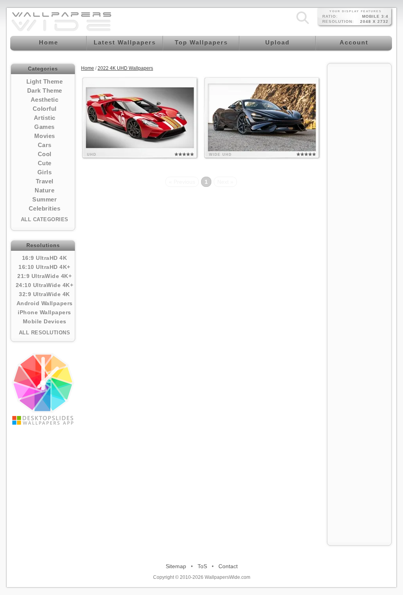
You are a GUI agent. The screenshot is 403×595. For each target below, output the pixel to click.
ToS (202, 566)
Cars (45, 145)
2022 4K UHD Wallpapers (125, 68)
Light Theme (44, 81)
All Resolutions (44, 333)
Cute (45, 163)
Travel (45, 181)
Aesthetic (45, 99)
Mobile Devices (45, 321)
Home (87, 68)
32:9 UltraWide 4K (44, 294)
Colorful (45, 108)
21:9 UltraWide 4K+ (44, 276)
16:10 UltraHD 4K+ (44, 267)
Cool (45, 154)
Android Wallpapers (45, 303)
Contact (228, 566)
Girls (44, 172)
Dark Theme (44, 90)
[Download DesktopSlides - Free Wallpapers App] (42, 388)
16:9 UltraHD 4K (44, 258)
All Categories (44, 219)
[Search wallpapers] (303, 24)
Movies (44, 135)
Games (44, 126)
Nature (44, 190)
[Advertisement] (359, 186)
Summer (44, 199)
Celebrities (45, 208)
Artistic (44, 117)
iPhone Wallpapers (44, 312)
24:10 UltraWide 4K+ (45, 285)
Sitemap (176, 566)
